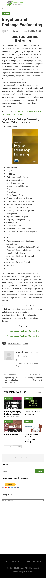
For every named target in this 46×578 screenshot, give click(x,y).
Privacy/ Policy (15, 561)
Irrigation (25, 343)
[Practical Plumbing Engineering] (33, 403)
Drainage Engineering (14, 343)
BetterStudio (28, 572)
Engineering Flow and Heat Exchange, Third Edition (12, 380)
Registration (37, 561)
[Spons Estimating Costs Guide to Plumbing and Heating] (33, 426)
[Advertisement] (23, 528)
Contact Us (27, 561)
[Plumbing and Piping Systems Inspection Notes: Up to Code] (13, 403)
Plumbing (6, 13)
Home (6, 561)
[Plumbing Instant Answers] (13, 426)
